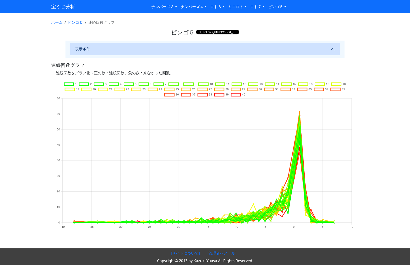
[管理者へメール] (221, 253)
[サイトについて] (185, 253)
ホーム (57, 22)
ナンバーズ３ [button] (162, 6)
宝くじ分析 (63, 6)
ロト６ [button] (216, 6)
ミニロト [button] (235, 6)
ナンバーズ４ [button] (192, 6)
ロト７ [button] (255, 6)
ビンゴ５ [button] (275, 6)
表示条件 (82, 48)
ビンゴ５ (75, 22)
